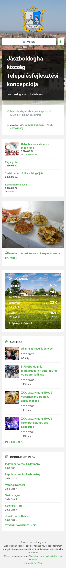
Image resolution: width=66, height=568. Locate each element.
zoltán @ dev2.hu (33, 563)
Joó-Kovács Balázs (17, 516)
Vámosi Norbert (15, 485)
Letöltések (36, 94)
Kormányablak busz (16, 184)
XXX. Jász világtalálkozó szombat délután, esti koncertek (36, 422)
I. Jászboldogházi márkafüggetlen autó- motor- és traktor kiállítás (39, 370)
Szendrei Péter (14, 505)
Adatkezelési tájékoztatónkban (46, 556)
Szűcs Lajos (12, 495)
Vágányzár (11, 162)
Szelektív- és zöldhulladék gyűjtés (24, 173)
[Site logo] (33, 31)
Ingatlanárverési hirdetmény (22, 464)
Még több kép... (14, 442)
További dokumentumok (20, 525)
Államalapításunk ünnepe (37, 348)
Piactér (10, 191)
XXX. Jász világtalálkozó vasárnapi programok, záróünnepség (36, 396)
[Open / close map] (61, 41)
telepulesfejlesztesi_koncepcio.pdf (31, 111)
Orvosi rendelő (30, 154)
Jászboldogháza (16, 94)
